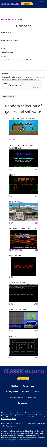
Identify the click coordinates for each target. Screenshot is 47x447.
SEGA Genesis (15, 250)
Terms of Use (28, 386)
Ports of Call (16, 202)
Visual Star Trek (17, 310)
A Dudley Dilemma (18, 283)
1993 (36, 169)
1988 (36, 304)
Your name (6, 33)
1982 (36, 358)
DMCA (36, 391)
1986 (36, 196)
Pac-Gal (13, 337)
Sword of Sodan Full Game (22, 229)
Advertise (32, 397)
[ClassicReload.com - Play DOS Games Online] (10, 4)
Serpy (12, 175)
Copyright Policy (16, 397)
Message (5, 56)
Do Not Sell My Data (8, 419)
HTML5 (12, 140)
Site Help (14, 386)
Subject (5, 48)
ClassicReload (7, 19)
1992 (36, 223)
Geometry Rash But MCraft (23, 118)
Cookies (25, 391)
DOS (11, 169)
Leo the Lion (15, 256)
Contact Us (22, 403)
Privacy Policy (11, 391)
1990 (36, 250)
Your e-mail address (10, 40)
